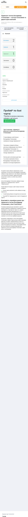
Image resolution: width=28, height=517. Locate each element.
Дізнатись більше (9, 121)
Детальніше (14, 100)
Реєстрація (20, 7)
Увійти (7, 7)
